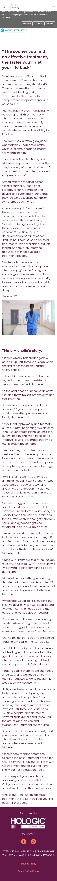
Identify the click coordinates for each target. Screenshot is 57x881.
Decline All (38, 23)
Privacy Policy (28, 863)
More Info (49, 23)
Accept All (27, 23)
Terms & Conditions (28, 871)
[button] (13, 30)
